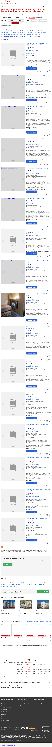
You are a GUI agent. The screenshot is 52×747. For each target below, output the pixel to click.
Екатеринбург (40, 52)
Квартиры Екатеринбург (6, 702)
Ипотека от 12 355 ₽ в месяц (32, 50)
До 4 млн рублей (5, 30)
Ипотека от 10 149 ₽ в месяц (32, 111)
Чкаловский (37, 581)
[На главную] (7, 1)
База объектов (4, 703)
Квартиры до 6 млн (6, 29)
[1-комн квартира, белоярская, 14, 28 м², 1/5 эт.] (13, 179)
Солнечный (4, 584)
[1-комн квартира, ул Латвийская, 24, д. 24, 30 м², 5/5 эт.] (13, 469)
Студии (17, 17)
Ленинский (17, 581)
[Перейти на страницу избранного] (49, 1)
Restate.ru (8, 735)
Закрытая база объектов (45, 621)
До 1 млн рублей (28, 36)
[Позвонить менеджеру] (46, 1)
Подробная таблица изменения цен (28, 676)
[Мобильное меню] (2, 1)
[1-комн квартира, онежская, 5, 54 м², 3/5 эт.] (13, 117)
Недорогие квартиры (25, 34)
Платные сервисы (5, 720)
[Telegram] (22, 727)
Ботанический (5, 586)
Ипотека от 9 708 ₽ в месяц (32, 82)
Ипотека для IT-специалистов (40, 702)
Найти (15, 23)
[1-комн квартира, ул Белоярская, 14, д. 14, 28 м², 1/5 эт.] (13, 305)
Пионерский (36, 582)
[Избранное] (47, 71)
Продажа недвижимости (7, 705)
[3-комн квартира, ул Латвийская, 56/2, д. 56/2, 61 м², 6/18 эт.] (13, 500)
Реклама (3, 729)
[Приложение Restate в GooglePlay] (46, 731)
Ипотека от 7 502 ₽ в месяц (32, 496)
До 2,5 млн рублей (32, 32)
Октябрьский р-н (30, 53)
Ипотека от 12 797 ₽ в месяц (32, 173)
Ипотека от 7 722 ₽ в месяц (32, 333)
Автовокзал (28, 582)
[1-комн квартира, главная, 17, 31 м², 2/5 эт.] (13, 241)
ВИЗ (36, 584)
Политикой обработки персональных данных (11, 740)
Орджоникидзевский (18, 582)
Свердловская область (31, 52)
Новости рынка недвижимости (8, 718)
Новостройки (39, 17)
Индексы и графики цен (6, 716)
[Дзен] (27, 727)
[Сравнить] (49, 71)
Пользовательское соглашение (33, 744)
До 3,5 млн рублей (37, 30)
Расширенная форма (6, 23)
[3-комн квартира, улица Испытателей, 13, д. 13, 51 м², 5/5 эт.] (13, 530)
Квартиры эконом (16, 30)
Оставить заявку (8, 564)
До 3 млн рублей (5, 32)
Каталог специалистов (32, 621)
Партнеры (16, 727)
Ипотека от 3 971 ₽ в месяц (32, 203)
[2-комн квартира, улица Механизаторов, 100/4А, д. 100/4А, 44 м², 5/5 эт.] (13, 54)
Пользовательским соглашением (43, 738)
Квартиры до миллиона (7, 36)
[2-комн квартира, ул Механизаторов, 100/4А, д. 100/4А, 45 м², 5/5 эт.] (13, 436)
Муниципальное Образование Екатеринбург (36, 114)
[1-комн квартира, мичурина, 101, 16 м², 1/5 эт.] (13, 150)
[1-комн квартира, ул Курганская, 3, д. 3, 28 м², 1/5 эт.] (13, 272)
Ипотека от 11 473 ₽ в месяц (32, 235)
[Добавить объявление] (44, 1)
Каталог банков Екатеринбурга (41, 703)
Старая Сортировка (15, 586)
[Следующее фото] (23, 54)
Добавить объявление (43, 591)
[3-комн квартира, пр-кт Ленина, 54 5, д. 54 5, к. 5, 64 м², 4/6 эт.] (13, 338)
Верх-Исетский (27, 581)
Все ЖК (19, 705)
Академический (6, 582)
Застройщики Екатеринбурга (24, 703)
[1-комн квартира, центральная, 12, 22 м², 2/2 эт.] (13, 87)
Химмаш (41, 584)
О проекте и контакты (6, 727)
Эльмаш (42, 582)
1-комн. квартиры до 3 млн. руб (19, 32)
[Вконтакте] (24, 727)
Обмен (36, 29)
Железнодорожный (7, 581)
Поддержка (16, 729)
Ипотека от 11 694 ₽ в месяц (32, 144)
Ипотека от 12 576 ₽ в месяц (32, 399)
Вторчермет (12, 584)
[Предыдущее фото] (3, 54)
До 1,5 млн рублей (36, 34)
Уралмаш (18, 584)
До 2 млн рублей (5, 34)
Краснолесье (30, 584)
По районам (4, 709)
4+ (26, 17)
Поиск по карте (4, 711)
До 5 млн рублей (17, 29)
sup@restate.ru (43, 735)
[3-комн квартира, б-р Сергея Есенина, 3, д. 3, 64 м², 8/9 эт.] (13, 371)
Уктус (24, 584)
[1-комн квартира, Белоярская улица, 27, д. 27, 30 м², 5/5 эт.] (13, 404)
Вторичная (32, 17)
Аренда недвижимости (6, 707)
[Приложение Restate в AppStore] (46, 727)
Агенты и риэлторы (22, 702)
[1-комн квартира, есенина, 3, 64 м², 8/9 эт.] (13, 209)
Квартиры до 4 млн (45, 29)
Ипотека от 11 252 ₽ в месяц (32, 267)
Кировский (45, 581)
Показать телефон (32, 68)
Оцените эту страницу (34, 730)
